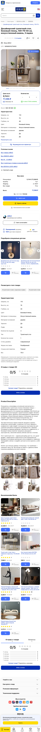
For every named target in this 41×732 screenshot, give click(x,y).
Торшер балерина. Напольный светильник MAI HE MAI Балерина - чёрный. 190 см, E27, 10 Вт (10, 588)
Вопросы (31, 640)
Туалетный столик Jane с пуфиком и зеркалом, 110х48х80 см (10, 554)
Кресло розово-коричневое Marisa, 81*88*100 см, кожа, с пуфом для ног (9, 519)
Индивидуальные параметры (22, 144)
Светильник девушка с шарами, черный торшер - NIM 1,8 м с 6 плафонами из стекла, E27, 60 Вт (30, 588)
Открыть (35, 2)
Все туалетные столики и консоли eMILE (14, 163)
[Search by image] (34, 15)
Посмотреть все (6, 140)
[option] (20, 68)
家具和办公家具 (21, 21)
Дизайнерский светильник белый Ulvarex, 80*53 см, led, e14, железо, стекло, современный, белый (30, 262)
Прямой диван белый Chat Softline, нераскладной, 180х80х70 (8, 623)
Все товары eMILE (7, 152)
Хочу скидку (34, 51)
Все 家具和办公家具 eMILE (9, 166)
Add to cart (21, 198)
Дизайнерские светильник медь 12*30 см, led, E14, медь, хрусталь (10, 262)
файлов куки (6, 719)
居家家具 (30, 21)
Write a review (20, 392)
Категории (10, 21)
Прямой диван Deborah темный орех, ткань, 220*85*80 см (30, 518)
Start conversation (21, 222)
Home (2, 21)
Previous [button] (3, 68)
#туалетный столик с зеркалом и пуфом (13, 290)
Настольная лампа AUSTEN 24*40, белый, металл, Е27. (29, 553)
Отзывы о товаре (12, 640)
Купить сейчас (21, 203)
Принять (20, 722)
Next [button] (38, 68)
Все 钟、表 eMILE (6, 159)
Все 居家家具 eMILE (7, 156)
